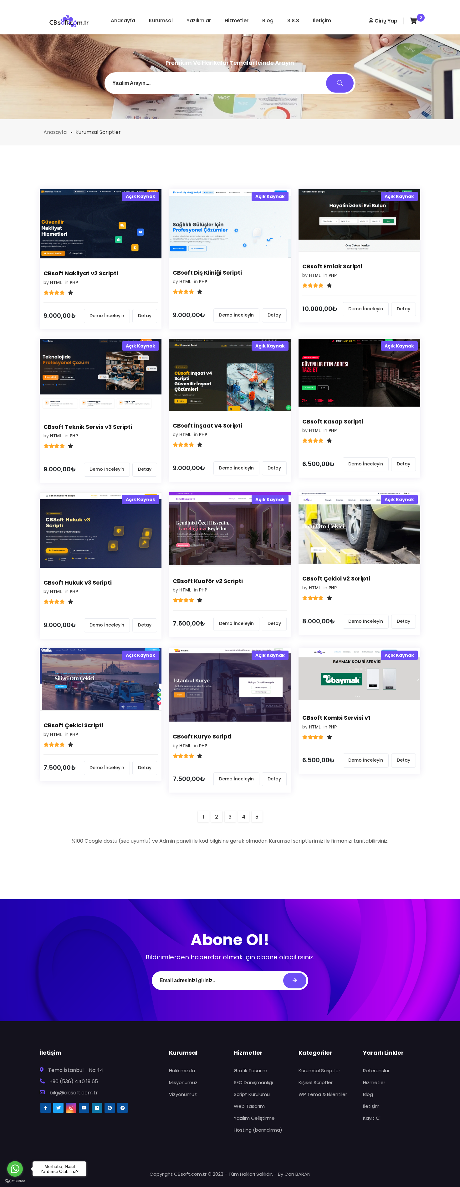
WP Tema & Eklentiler (323, 1094)
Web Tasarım (249, 1106)
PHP (74, 282)
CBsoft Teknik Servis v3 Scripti (87, 427)
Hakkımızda (182, 1070)
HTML (56, 282)
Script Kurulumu (252, 1094)
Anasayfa (123, 20)
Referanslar (376, 1070)
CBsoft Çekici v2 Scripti (336, 578)
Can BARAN (297, 1174)
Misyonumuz (183, 1082)
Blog (267, 20)
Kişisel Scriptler (316, 1082)
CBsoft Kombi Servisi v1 (336, 718)
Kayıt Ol (372, 1118)
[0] (413, 21)
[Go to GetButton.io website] (15, 1181)
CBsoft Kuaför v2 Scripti (208, 581)
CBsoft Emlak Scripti (332, 266)
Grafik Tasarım (250, 1070)
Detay (144, 315)
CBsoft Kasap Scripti (332, 421)
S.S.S (293, 20)
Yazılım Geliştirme (254, 1118)
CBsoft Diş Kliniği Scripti (207, 272)
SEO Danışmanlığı (253, 1082)
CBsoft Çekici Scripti (73, 725)
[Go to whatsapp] (15, 1169)
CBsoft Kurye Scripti (202, 736)
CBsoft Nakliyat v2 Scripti (80, 273)
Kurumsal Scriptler (319, 1070)
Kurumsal (161, 20)
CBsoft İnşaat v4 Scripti (207, 425)
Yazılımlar (199, 20)
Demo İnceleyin (106, 315)
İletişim (322, 20)
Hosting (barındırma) (258, 1130)
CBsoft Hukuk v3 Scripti (77, 582)
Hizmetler (236, 20)
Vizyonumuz (183, 1094)
